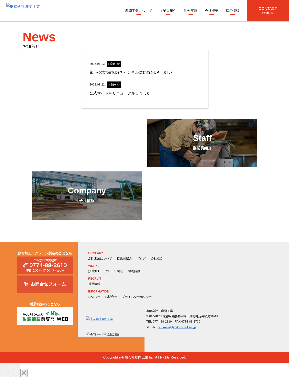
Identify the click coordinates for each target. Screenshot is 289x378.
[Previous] (5, 370)
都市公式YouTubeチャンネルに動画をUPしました (131, 72)
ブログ (141, 258)
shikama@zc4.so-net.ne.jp (177, 327)
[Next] (15, 370)
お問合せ (111, 296)
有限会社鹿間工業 (134, 357)
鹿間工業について (138, 10)
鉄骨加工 (94, 271)
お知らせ (94, 296)
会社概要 (211, 10)
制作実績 (190, 10)
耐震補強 (134, 271)
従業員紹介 (168, 10)
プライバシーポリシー (137, 296)
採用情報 (232, 10)
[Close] (24, 373)
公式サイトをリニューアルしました (119, 93)
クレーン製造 (114, 271)
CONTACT (268, 10)
